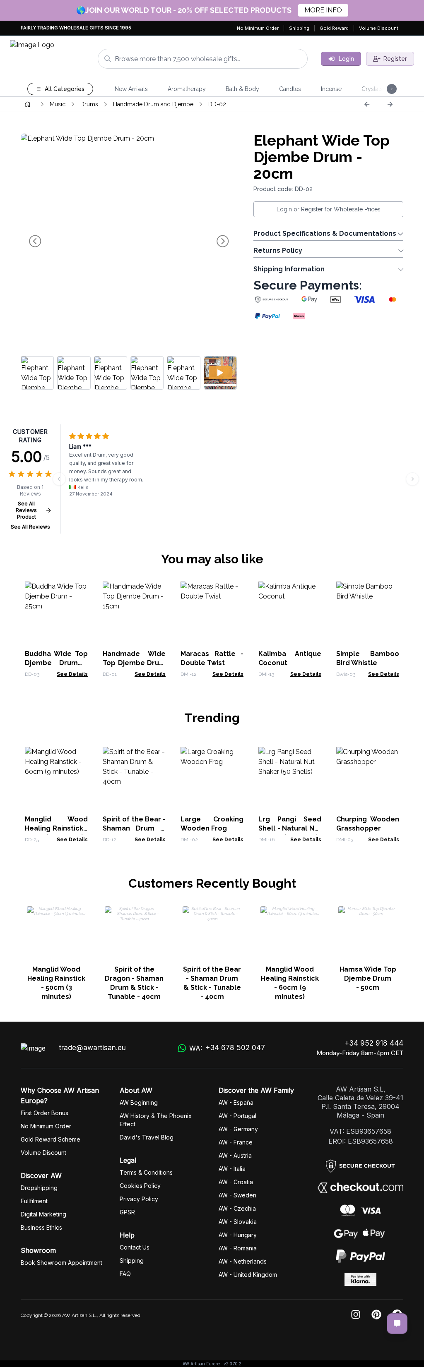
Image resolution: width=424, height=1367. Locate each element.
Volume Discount (378, 28)
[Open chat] (397, 1323)
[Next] (390, 104)
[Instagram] (355, 1315)
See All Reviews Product (26, 510)
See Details (72, 674)
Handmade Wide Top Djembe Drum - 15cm (134, 663)
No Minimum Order (258, 28)
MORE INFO (323, 10)
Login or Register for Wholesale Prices (329, 209)
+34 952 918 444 (373, 1043)
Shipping (299, 28)
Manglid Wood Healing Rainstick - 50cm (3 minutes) (56, 983)
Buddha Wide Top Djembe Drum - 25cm (56, 663)
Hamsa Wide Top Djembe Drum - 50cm (368, 978)
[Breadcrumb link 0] (27, 104)
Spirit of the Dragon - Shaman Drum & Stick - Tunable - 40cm (134, 983)
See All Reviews (30, 527)
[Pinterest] (376, 1315)
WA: (227, 1048)
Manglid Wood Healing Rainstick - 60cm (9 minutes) (56, 828)
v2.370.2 (232, 1363)
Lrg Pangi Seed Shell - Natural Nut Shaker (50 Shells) (289, 828)
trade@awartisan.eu (92, 1048)
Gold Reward (334, 28)
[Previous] (367, 104)
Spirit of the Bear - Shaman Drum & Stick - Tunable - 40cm (212, 983)
